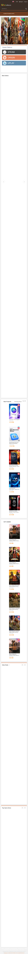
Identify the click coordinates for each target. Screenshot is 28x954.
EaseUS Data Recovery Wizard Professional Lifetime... (13, 443)
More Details (14, 417)
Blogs (3, 948)
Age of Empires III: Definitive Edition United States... (13, 540)
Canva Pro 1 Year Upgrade (14, 419)
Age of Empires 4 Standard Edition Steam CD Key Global (14, 609)
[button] (2, 30)
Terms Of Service (14, 948)
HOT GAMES (7, 521)
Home (4, 13)
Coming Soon (18, 401)
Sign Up (25, 1)
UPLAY (11, 13)
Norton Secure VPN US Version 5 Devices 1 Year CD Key (14, 466)
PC (13, 13)
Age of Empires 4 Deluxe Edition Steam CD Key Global (14, 632)
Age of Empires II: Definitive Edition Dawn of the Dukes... (14, 563)
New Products (7, 401)
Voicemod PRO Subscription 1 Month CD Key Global (14, 489)
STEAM (8, 13)
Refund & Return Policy (14, 949)
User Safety (22, 949)
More (24, 400)
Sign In (22, 1)
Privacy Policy (20, 948)
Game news (7, 948)
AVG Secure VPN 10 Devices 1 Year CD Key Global (13, 512)
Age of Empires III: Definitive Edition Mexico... (14, 655)
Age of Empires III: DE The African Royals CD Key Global (14, 586)
